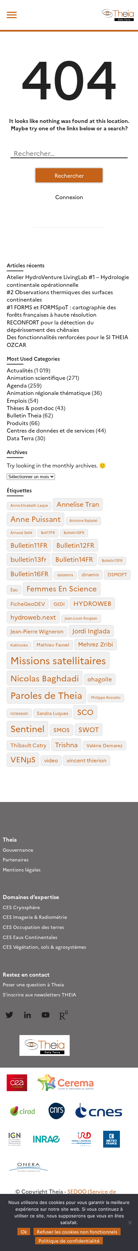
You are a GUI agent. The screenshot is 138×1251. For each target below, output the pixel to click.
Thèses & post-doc (30, 407)
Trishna (66, 744)
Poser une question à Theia (33, 984)
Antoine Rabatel (83, 520)
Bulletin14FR (74, 559)
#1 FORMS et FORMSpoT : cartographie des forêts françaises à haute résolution (61, 310)
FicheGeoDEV (27, 603)
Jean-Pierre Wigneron (37, 631)
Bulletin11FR (29, 544)
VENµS (23, 759)
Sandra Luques (52, 713)
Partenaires (15, 859)
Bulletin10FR (74, 532)
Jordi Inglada (91, 630)
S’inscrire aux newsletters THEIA (39, 994)
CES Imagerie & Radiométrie (35, 916)
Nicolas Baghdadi (44, 677)
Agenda (17, 385)
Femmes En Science (61, 588)
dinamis (90, 574)
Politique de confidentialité (69, 1241)
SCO (85, 711)
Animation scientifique (36, 377)
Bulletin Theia (24, 415)
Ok (24, 1231)
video (51, 760)
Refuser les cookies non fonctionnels (77, 1231)
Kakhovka (19, 644)
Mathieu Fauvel (53, 644)
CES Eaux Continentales (30, 937)
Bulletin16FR (29, 573)
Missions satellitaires (58, 660)
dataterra (65, 574)
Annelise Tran (78, 503)
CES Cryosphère (21, 907)
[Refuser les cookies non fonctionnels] (129, 1222)
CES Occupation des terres (33, 927)
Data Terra (20, 438)
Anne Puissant (35, 518)
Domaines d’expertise (31, 896)
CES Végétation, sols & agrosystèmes (44, 946)
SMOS (61, 729)
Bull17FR (48, 532)
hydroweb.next (33, 617)
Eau (14, 589)
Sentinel (27, 728)
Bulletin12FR (75, 544)
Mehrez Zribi (95, 644)
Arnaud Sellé (21, 532)
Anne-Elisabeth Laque (29, 505)
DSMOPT (117, 574)
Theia (10, 839)
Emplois (17, 400)
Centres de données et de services (50, 430)
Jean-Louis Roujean (81, 618)
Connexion (69, 196)
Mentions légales (22, 869)
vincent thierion (87, 760)
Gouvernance (18, 849)
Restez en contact (26, 974)
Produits (17, 423)
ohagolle (99, 679)
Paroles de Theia (46, 694)
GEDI (59, 604)
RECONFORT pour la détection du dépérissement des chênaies (50, 325)
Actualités (20, 370)
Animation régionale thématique (48, 392)
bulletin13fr (28, 559)
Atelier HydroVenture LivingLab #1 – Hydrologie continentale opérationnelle (68, 280)
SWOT (88, 729)
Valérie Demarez (104, 745)
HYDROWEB (92, 603)
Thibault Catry (28, 745)
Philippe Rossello (106, 697)
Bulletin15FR (112, 560)
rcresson (19, 713)
